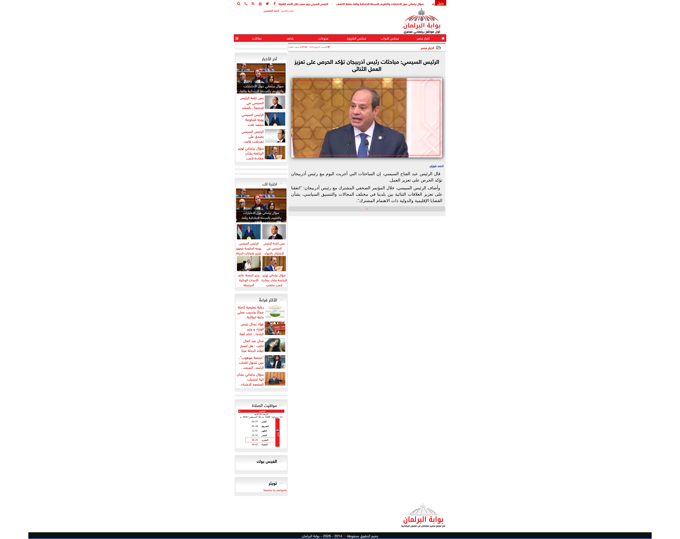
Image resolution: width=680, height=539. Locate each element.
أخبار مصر (427, 47)
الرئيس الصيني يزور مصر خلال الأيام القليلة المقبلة (322, 3)
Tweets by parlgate (275, 489)
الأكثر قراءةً (268, 299)
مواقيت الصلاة (264, 404)
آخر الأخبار (269, 58)
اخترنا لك (269, 183)
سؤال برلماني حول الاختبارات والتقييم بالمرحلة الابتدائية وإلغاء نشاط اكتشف (403, 3)
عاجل (440, 2)
